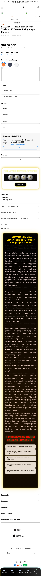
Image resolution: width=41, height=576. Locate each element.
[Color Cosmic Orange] (3, 64)
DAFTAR (20, 572)
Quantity (4, 155)
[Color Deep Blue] (10, 65)
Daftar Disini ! (25, 2)
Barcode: (14, 35)
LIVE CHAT (35, 572)
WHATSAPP (28, 572)
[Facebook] (2, 229)
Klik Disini (20, 185)
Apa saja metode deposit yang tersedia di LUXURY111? (19, 464)
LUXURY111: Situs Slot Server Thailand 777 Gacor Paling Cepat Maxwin (20, 2)
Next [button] (39, 2)
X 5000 (5, 108)
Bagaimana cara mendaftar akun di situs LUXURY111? (19, 458)
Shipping (10, 47)
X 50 (4, 127)
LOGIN (12, 572)
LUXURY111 (20, 261)
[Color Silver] (16, 65)
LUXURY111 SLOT (9, 90)
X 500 (5, 121)
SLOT (16, 266)
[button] (20, 207)
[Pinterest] (8, 229)
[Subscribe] (34, 553)
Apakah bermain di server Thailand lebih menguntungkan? (19, 452)
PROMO (4, 572)
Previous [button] (2, 2)
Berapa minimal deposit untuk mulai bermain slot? (20, 471)
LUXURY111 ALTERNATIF (11, 97)
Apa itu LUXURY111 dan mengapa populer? (19, 446)
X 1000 (5, 115)
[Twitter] (5, 229)
